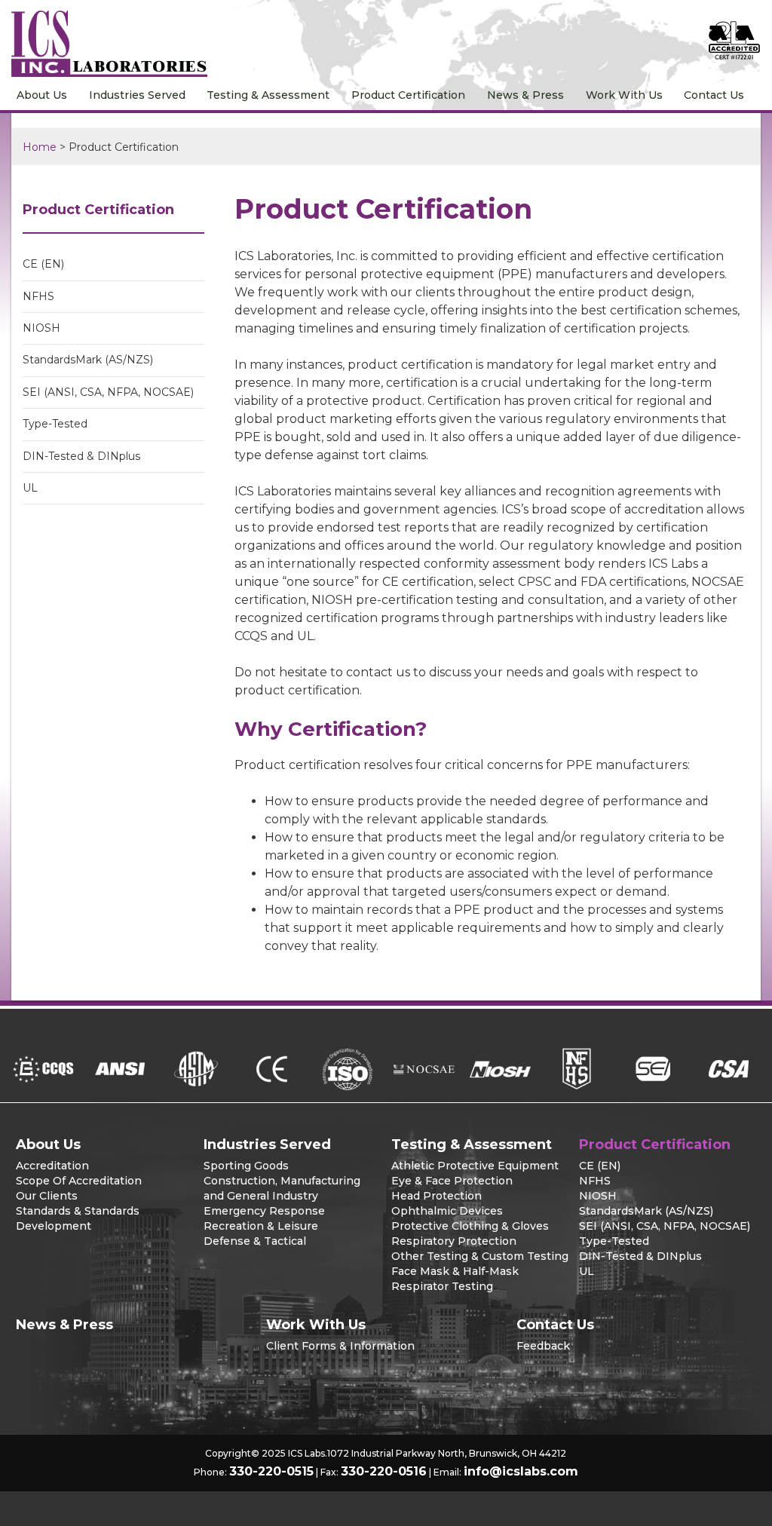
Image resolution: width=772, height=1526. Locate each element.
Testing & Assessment (268, 95)
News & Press (525, 95)
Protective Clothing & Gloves (470, 1226)
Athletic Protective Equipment (475, 1165)
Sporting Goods (246, 1165)
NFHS (38, 296)
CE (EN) (43, 264)
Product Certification (408, 95)
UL (30, 488)
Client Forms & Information (340, 1346)
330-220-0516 (384, 1471)
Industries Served (137, 95)
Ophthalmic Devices (447, 1211)
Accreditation (52, 1165)
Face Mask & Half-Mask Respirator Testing (455, 1278)
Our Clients (47, 1196)
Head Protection (436, 1196)
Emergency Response (264, 1211)
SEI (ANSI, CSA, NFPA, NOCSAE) (108, 392)
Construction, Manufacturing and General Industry (282, 1188)
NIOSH (41, 328)
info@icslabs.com (521, 1471)
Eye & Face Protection (452, 1180)
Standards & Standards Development (77, 1218)
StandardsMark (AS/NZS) (88, 359)
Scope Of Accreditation (79, 1180)
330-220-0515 (271, 1471)
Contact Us (714, 95)
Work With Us (624, 95)
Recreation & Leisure (261, 1226)
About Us (42, 95)
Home (40, 147)
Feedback (543, 1346)
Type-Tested (55, 424)
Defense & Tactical (255, 1241)
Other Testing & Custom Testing (479, 1256)
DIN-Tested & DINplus (81, 456)
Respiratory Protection (453, 1241)
